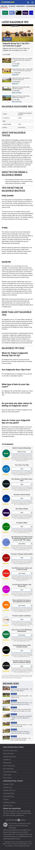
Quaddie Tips (7, 759)
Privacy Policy (7, 778)
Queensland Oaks (8, 796)
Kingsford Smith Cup (9, 790)
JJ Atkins (6, 799)
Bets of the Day (17, 92)
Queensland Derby (8, 793)
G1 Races (12, 6)
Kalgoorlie (7, 39)
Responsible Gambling (9, 771)
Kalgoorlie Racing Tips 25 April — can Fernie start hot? (21, 78)
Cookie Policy (7, 774)
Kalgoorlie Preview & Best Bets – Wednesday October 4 (21, 96)
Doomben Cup (7, 787)
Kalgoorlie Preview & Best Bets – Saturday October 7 (21, 87)
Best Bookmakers (8, 768)
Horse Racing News (9, 765)
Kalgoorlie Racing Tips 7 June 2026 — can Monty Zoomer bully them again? (22, 60)
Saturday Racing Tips (9, 756)
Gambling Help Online (23, 846)
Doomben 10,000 (8, 784)
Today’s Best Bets (8, 753)
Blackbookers (7, 762)
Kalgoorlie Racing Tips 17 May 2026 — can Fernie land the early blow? (22, 69)
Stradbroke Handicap (9, 802)
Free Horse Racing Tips (10, 750)
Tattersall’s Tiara (8, 805)
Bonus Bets (21, 6)
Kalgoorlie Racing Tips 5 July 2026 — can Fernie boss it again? (17, 44)
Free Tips (4, 6)
